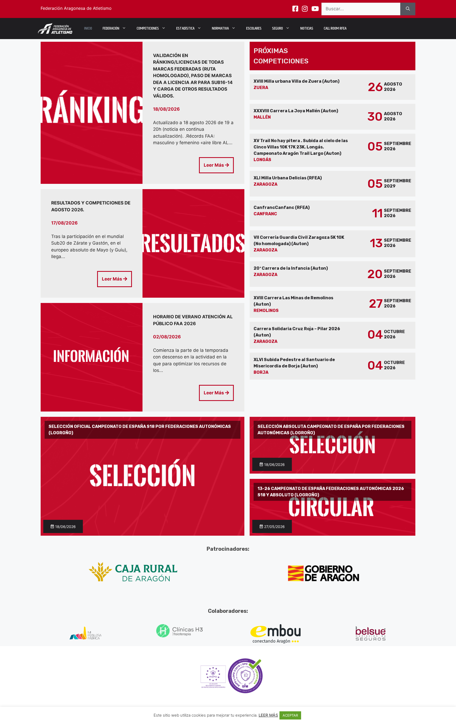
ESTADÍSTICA (185, 28)
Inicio (88, 28)
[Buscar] (407, 9)
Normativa (220, 28)
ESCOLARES (254, 28)
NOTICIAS (306, 28)
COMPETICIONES (148, 28)
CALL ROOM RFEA (335, 28)
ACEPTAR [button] (290, 715)
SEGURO (277, 28)
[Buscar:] (360, 9)
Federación (111, 28)
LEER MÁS (268, 715)
